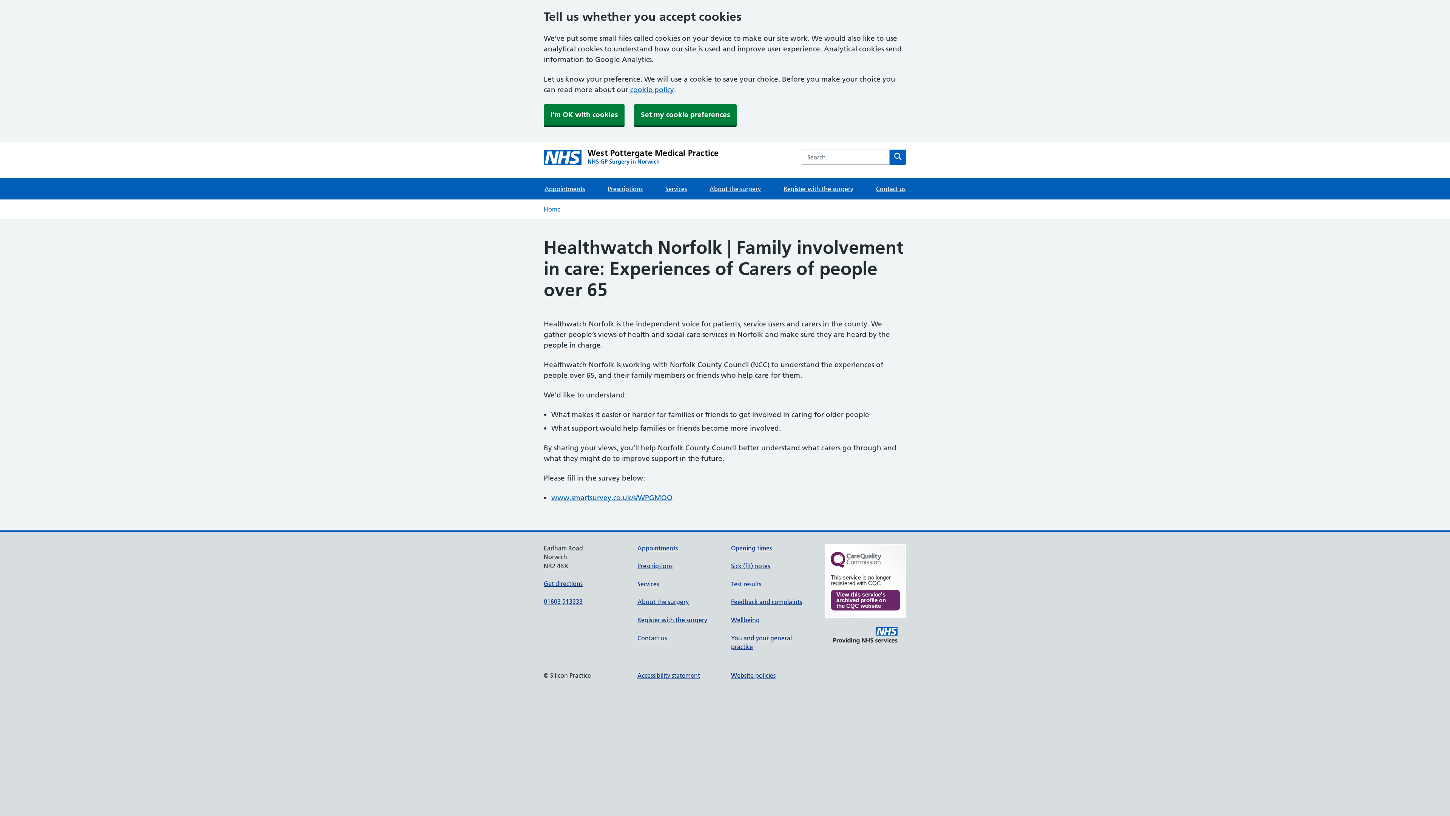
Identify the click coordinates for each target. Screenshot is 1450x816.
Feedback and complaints (766, 602)
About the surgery (735, 189)
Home (552, 209)
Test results (746, 584)
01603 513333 (563, 601)
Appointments (565, 189)
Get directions (563, 583)
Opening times (751, 548)
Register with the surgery (818, 189)
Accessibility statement (668, 675)
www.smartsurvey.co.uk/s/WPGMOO (612, 497)
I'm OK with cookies (584, 114)
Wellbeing (745, 620)
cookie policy (652, 89)
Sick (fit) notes (750, 566)
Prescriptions (625, 189)
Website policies (753, 675)
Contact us (890, 189)
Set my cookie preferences (685, 114)
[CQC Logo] (856, 566)
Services (676, 189)
